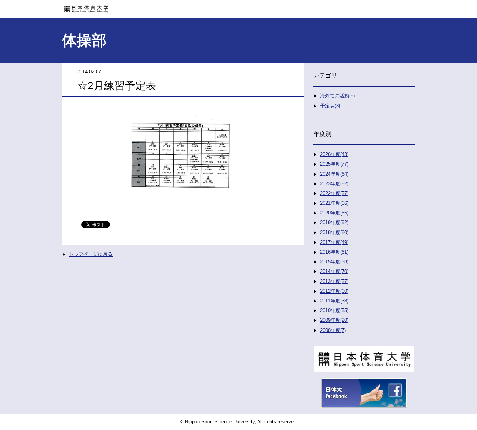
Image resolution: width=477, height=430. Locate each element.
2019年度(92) (334, 222)
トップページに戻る (91, 254)
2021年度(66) (334, 203)
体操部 (84, 40)
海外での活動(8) (337, 95)
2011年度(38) (334, 301)
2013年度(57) (334, 281)
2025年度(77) (334, 164)
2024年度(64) (334, 174)
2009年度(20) (334, 320)
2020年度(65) (334, 213)
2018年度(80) (334, 232)
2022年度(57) (334, 193)
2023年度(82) (334, 183)
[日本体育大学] (238, 6)
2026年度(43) (334, 154)
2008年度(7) (333, 330)
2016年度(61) (334, 252)
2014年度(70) (334, 271)
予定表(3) (330, 106)
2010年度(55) (334, 310)
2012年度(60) (334, 291)
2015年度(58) (334, 261)
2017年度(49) (334, 242)
